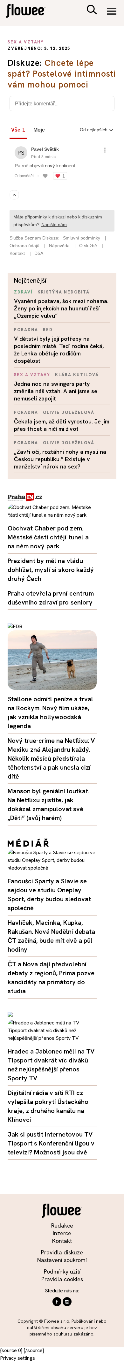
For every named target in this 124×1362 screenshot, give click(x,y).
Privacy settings (17, 1358)
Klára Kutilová (77, 374)
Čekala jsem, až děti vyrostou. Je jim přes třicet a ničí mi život (61, 425)
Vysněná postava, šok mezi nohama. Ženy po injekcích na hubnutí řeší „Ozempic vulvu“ (61, 308)
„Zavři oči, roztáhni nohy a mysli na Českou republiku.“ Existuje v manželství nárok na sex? (60, 459)
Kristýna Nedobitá (64, 292)
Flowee (30, 11)
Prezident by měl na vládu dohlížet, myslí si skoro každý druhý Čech (51, 570)
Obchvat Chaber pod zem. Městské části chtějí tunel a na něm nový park (48, 537)
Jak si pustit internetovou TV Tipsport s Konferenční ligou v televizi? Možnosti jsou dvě (51, 1143)
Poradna (26, 329)
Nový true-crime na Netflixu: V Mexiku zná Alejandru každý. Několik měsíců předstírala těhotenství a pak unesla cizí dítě (51, 758)
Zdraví (23, 292)
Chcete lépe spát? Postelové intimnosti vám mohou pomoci (62, 73)
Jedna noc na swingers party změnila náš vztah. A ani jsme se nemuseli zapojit (55, 391)
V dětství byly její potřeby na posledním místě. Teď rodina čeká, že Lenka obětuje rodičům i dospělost (59, 349)
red (48, 329)
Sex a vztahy (32, 374)
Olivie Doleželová (68, 412)
